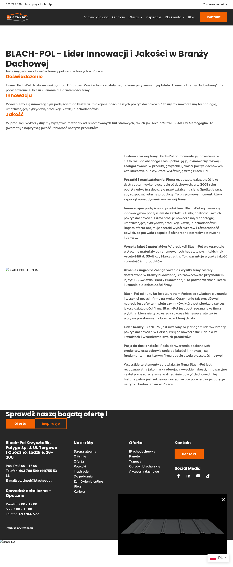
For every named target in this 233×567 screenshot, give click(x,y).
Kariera (79, 491)
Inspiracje (153, 17)
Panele (134, 456)
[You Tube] (198, 476)
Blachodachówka (142, 451)
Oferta (134, 17)
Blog (191, 17)
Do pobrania (83, 476)
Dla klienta (173, 17)
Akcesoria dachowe (144, 471)
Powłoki (80, 466)
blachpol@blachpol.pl (38, 4)
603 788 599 (14, 4)
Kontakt (214, 17)
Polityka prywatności (19, 528)
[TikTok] (208, 476)
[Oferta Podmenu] (140, 17)
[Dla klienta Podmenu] (183, 17)
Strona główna (96, 17)
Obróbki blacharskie (144, 466)
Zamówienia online (215, 4)
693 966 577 (29, 514)
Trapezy (135, 461)
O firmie (118, 17)
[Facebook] (179, 476)
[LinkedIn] (188, 476)
